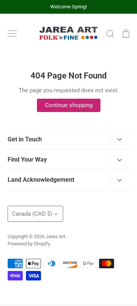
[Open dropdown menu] (119, 139)
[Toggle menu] (12, 34)
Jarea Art (56, 236)
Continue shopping (68, 105)
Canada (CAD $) (32, 213)
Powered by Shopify (29, 244)
